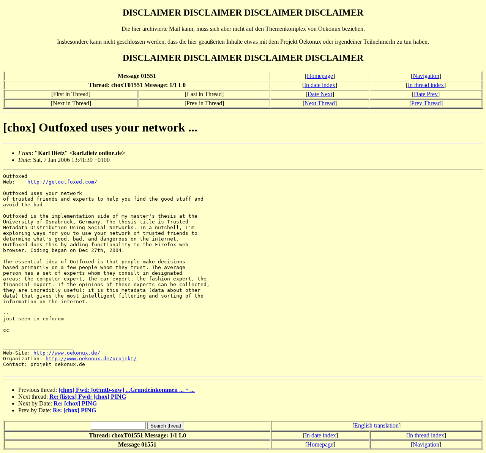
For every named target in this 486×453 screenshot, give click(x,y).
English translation (376, 425)
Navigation (426, 76)
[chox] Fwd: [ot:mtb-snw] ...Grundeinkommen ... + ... (126, 389)
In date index (319, 85)
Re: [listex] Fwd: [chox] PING (87, 396)
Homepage (320, 76)
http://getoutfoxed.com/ (62, 182)
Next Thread (320, 103)
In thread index (426, 85)
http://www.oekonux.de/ (66, 353)
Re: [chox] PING (75, 403)
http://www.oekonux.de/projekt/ (91, 358)
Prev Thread (426, 103)
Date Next (320, 94)
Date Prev (426, 94)
